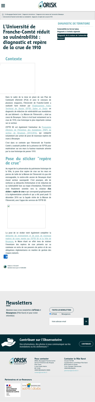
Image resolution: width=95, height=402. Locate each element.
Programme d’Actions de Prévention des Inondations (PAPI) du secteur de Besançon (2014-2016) (28, 130)
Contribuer (86, 344)
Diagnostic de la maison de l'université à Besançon (72, 36)
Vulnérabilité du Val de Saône (68, 29)
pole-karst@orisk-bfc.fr (71, 370)
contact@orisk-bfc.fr (41, 372)
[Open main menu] (1, 7)
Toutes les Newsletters (61, 310)
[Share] (5, 257)
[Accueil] (47, 5)
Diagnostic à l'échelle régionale (68, 31)
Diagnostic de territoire (29, 14)
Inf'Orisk (54, 314)
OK (86, 321)
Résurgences (66, 314)
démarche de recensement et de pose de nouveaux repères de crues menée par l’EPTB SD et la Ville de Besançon (28, 238)
